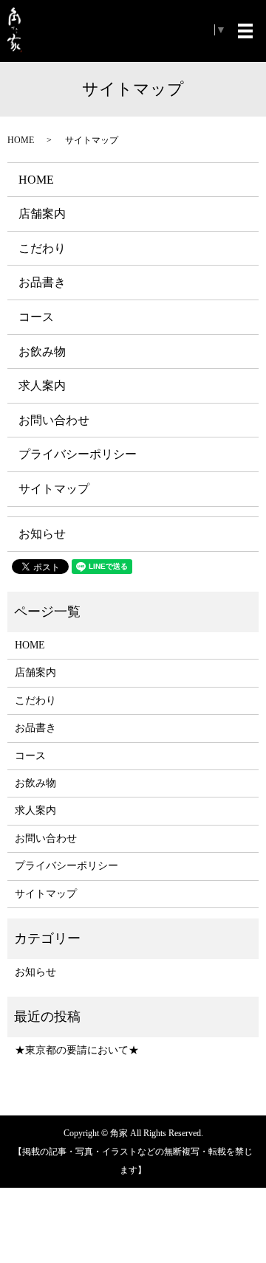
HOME (20, 140)
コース (36, 317)
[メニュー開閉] (245, 31)
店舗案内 (42, 213)
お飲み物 (42, 351)
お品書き (42, 282)
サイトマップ (53, 488)
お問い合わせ (53, 420)
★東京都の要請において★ (77, 1050)
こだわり (42, 248)
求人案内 (42, 385)
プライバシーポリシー (77, 454)
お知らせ (42, 533)
